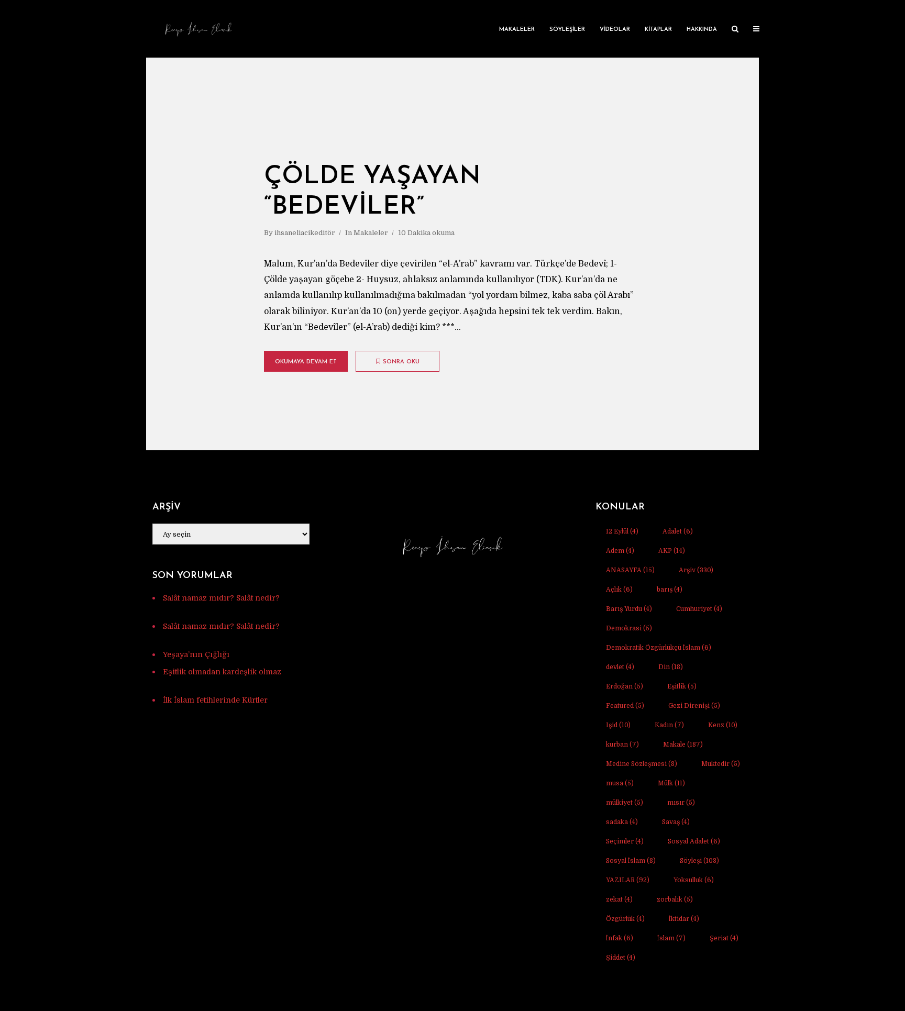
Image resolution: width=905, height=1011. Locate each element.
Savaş (676, 822)
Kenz (722, 725)
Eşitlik (682, 686)
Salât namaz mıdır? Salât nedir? (221, 598)
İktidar (684, 919)
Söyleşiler (567, 29)
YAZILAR (627, 880)
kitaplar (658, 29)
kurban (622, 744)
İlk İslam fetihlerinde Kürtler (215, 700)
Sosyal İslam (631, 860)
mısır (681, 802)
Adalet (678, 531)
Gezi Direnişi (694, 705)
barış (669, 589)
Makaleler (517, 29)
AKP (671, 550)
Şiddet (620, 957)
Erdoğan (624, 686)
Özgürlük (625, 919)
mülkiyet (624, 802)
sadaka (622, 822)
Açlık (619, 589)
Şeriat (724, 938)
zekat (619, 899)
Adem (620, 550)
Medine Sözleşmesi (641, 764)
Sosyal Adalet (694, 841)
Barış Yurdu (629, 609)
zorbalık (675, 899)
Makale (683, 744)
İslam (671, 938)
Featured (625, 705)
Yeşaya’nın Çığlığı (196, 654)
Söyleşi (699, 860)
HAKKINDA (702, 29)
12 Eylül (622, 531)
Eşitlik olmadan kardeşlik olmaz (222, 672)
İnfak (619, 938)
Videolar (615, 29)
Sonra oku (401, 362)
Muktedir (720, 764)
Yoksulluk (694, 880)
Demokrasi (629, 628)
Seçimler (625, 841)
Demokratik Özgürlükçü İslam (658, 647)
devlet (620, 667)
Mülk (671, 783)
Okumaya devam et (306, 362)
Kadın (669, 725)
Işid (618, 725)
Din (670, 667)
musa (620, 783)
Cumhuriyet (699, 609)
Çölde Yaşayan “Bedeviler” (372, 192)
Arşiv (696, 570)
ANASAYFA (630, 570)
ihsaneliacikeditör (304, 233)
